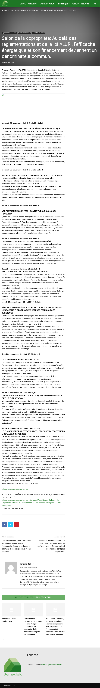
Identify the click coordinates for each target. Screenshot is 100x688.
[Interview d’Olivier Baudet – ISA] (11, 609)
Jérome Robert (27, 563)
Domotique (63, 4)
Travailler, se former (39, 33)
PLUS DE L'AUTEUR (44, 597)
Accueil (23, 4)
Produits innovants (80, 4)
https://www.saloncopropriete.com (16, 489)
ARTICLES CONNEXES (24, 597)
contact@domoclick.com (51, 664)
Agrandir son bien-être (18, 10)
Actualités (32, 4)
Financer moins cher (24, 33)
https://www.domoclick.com (28, 567)
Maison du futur (47, 4)
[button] (95, 4)
